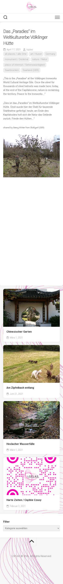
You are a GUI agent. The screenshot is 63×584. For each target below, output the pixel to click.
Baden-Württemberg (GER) (21, 316)
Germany (50, 53)
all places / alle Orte (15, 53)
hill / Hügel (13, 322)
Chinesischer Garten (19, 331)
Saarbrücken (12, 70)
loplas (29, 49)
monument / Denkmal (16, 59)
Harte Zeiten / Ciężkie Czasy (23, 500)
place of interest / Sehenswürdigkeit (25, 64)
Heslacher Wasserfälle (20, 443)
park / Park (46, 322)
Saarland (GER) (31, 70)
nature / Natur (39, 59)
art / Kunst (36, 53)
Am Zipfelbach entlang (20, 387)
